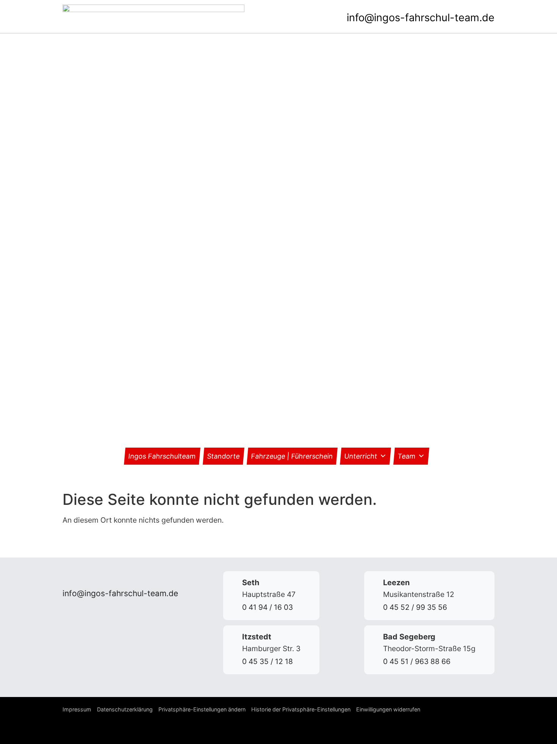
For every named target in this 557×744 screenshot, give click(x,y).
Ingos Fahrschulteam (162, 456)
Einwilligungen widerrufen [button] (388, 709)
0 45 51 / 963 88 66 (417, 661)
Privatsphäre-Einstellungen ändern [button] (202, 709)
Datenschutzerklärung (125, 709)
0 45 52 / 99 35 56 (415, 607)
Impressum (77, 709)
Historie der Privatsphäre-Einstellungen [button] (300, 709)
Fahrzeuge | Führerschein (292, 456)
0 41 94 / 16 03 (267, 607)
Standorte (223, 456)
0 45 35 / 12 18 (267, 661)
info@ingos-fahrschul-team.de (420, 17)
